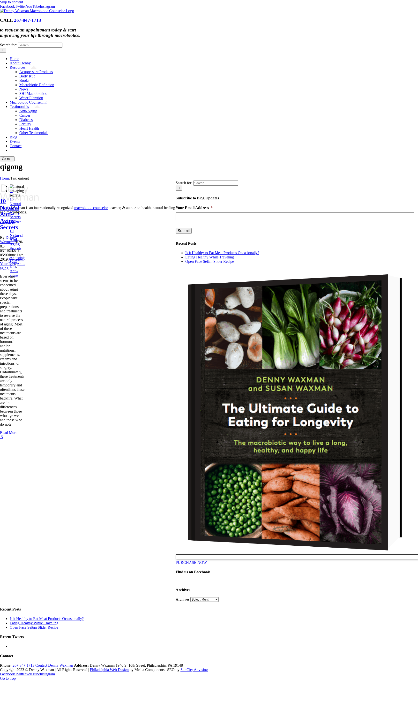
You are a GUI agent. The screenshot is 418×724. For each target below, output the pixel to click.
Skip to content (11, 2)
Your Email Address (194, 208)
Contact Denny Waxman (54, 665)
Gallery (15, 221)
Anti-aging (14, 273)
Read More (8, 432)
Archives (182, 599)
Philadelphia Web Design (109, 670)
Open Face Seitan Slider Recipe (209, 261)
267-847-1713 (27, 20)
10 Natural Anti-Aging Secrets (15, 208)
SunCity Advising (194, 670)
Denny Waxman (8, 239)
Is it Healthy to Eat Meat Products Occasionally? (222, 253)
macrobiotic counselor (91, 208)
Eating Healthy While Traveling (209, 257)
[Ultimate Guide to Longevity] (297, 557)
